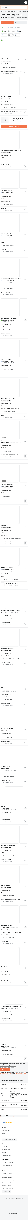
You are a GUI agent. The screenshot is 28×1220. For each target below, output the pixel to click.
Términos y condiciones (8, 1162)
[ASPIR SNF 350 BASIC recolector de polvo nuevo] (14, 388)
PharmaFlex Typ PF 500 (8, 845)
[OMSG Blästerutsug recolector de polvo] (14, 473)
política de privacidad (5, 1073)
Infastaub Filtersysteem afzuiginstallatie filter (14, 59)
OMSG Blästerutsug (7, 484)
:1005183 (3, 1044)
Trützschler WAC (6, 885)
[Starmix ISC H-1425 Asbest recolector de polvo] (14, 307)
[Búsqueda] (25, 7)
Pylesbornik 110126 (7, 729)
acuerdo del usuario (21, 1073)
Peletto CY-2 (4, 441)
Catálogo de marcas (7, 1173)
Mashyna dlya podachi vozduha (10, 610)
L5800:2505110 (5, 766)
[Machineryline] (2, 11)
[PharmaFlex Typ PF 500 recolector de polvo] (14, 835)
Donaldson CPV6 (6, 97)
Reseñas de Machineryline (8, 1170)
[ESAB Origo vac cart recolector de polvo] (14, 557)
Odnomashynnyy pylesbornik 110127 (12, 1006)
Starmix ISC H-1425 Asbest (9, 318)
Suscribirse (5, 1069)
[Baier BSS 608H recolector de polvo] (14, 348)
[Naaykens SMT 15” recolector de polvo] (14, 180)
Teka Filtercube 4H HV (7, 648)
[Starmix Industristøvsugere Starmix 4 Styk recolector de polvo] (14, 268)
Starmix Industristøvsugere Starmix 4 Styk (13, 278)
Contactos (4, 1136)
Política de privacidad (7, 1165)
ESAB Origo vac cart (7, 567)
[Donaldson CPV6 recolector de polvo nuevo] (14, 86)
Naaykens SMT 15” (6, 190)
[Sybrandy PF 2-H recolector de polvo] (14, 223)
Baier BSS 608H (6, 359)
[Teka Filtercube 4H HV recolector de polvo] (14, 637)
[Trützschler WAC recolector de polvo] (14, 874)
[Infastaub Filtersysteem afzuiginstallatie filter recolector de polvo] (14, 48)
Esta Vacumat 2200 (6, 925)
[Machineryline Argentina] (10, 2)
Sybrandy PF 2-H (6, 233)
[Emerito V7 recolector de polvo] (14, 515)
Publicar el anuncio (14, 126)
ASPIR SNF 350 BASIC (8, 398)
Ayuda (3, 1133)
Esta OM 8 (4, 967)
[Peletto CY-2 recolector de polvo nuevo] (14, 430)
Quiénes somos (6, 1130)
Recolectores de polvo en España (8, 1116)
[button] (25, 2)
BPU (2, 688)
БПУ (2, 1113)
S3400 (3, 806)
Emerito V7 (4, 525)
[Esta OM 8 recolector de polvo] (14, 956)
